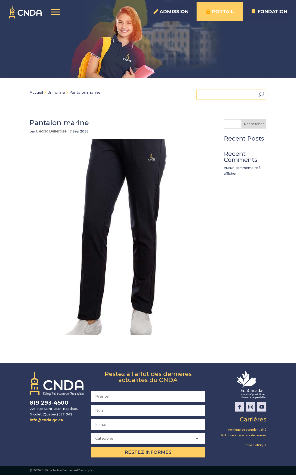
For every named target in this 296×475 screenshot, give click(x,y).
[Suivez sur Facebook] (239, 407)
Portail (223, 11)
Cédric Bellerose (51, 131)
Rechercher (254, 124)
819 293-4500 (49, 402)
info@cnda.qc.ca (46, 420)
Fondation (272, 11)
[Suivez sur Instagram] (250, 407)
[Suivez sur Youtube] (261, 407)
